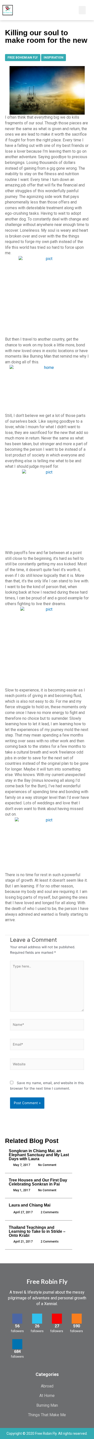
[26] (37, 1319)
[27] (57, 1319)
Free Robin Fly (47, 1281)
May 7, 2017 (21, 1165)
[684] (17, 1344)
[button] (69, 10)
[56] (17, 1319)
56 (17, 1326)
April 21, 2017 (23, 1241)
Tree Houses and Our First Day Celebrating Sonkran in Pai (38, 1182)
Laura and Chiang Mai (29, 1205)
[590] (77, 1319)
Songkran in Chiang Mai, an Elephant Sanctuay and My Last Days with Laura (39, 1155)
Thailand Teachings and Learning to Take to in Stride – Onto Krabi (37, 1231)
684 (17, 1351)
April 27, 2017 (23, 1212)
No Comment (47, 1165)
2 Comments (50, 1212)
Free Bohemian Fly (23, 57)
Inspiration (53, 57)
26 (37, 1326)
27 (57, 1326)
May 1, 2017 (21, 1190)
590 (76, 1326)
